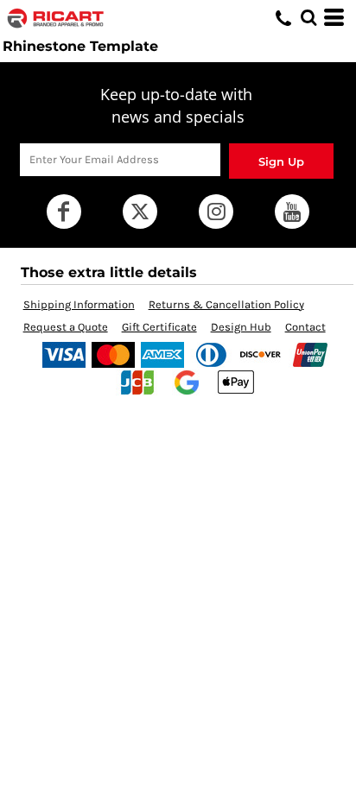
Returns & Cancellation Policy (226, 304)
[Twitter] (140, 211)
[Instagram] (216, 211)
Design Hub (241, 326)
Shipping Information (79, 304)
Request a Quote (65, 326)
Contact (305, 326)
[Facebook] (64, 211)
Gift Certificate (159, 326)
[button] (308, 17)
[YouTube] (292, 211)
